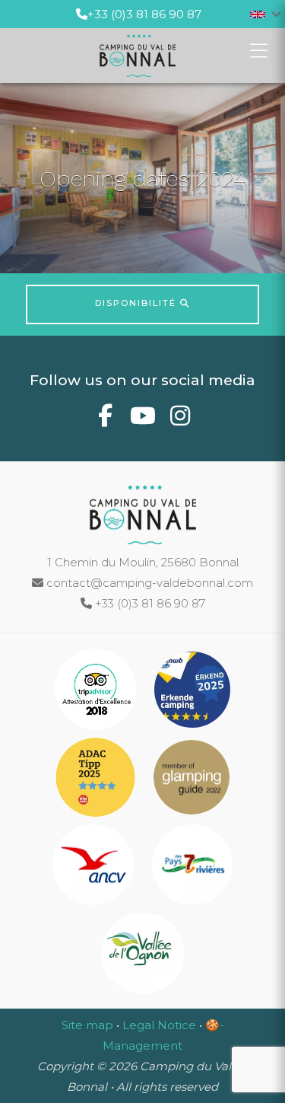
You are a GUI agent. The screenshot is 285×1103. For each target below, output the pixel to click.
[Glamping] (191, 780)
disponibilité (137, 303)
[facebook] (105, 420)
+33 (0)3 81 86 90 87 (144, 14)
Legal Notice (159, 1025)
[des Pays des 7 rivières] (192, 867)
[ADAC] (97, 780)
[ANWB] (192, 692)
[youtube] (142, 420)
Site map (87, 1025)
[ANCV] (94, 867)
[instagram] (180, 420)
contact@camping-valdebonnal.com (148, 582)
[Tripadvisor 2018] (97, 692)
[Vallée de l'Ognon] (142, 955)
